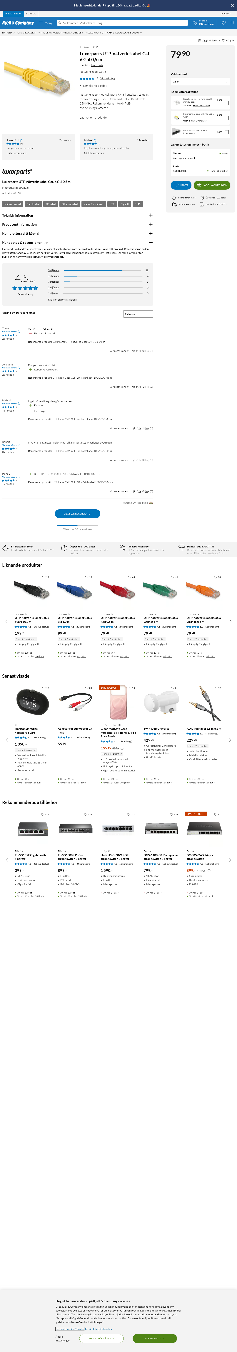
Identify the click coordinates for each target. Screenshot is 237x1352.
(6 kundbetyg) (211, 733)
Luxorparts (97, 65)
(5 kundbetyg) (39, 737)
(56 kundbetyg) (126, 863)
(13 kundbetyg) (212, 863)
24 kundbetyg (107, 78)
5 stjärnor (53, 270)
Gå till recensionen (16, 152)
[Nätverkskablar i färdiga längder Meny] (85, 33)
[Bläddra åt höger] (230, 621)
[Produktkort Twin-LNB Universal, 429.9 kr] (161, 702)
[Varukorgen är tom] (232, 22)
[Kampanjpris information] (122, 748)
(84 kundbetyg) (83, 863)
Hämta (184, 185)
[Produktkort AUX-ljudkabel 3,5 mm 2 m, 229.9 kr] (204, 702)
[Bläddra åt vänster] (6, 621)
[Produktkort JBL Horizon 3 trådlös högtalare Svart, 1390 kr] (32, 702)
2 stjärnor (53, 287)
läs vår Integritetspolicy (98, 1329)
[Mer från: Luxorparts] (17, 174)
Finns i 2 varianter (201, 105)
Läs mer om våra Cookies (70, 1329)
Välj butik (39, 656)
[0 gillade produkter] (223, 22)
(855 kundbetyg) (41, 863)
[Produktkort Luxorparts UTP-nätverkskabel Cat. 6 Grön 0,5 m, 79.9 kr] (161, 591)
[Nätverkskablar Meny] (39, 33)
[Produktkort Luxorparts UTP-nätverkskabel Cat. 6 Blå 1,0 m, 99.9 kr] (75, 591)
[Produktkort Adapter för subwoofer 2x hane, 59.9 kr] (75, 702)
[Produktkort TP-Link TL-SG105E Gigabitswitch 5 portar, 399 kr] (32, 828)
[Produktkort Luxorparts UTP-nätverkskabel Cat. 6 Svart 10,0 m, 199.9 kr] (32, 591)
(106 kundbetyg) (170, 863)
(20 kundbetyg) (169, 626)
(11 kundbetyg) (212, 626)
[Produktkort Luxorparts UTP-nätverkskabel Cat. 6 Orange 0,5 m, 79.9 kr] (204, 591)
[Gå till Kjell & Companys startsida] (19, 23)
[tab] (13, 14)
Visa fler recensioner (77, 513)
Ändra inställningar (63, 1338)
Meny (48, 23)
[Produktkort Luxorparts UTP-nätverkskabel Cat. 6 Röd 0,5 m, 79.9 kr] (118, 591)
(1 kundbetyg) (125, 741)
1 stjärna (53, 293)
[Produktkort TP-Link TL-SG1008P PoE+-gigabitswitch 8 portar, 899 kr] (75, 828)
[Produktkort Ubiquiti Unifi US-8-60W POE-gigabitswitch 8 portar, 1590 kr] (118, 828)
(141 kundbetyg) (41, 626)
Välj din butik (179, 170)
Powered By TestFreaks (135, 502)
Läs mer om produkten (94, 117)
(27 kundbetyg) (126, 626)
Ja (139, 350)
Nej (147, 350)
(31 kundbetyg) (83, 737)
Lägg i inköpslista (211, 40)
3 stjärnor (53, 281)
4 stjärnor (53, 275)
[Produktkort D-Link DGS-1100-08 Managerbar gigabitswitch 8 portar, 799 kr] (161, 828)
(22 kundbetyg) (83, 626)
